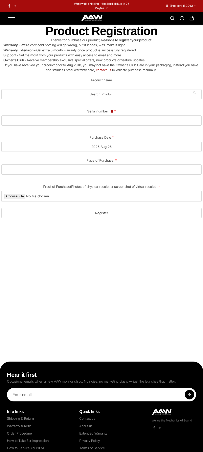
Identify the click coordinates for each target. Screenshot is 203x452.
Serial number (101, 111)
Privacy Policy (89, 441)
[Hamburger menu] (11, 18)
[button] (191, 18)
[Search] (172, 18)
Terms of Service (92, 448)
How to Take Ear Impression (28, 441)
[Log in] (182, 18)
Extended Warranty (93, 433)
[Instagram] (15, 6)
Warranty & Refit (19, 426)
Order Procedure (19, 433)
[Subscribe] (189, 394)
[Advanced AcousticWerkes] (92, 18)
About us (86, 426)
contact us (103, 70)
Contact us (87, 418)
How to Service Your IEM (25, 448)
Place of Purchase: (101, 160)
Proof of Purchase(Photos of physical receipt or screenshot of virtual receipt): (101, 187)
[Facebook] (9, 6)
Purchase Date (101, 137)
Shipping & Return (20, 418)
